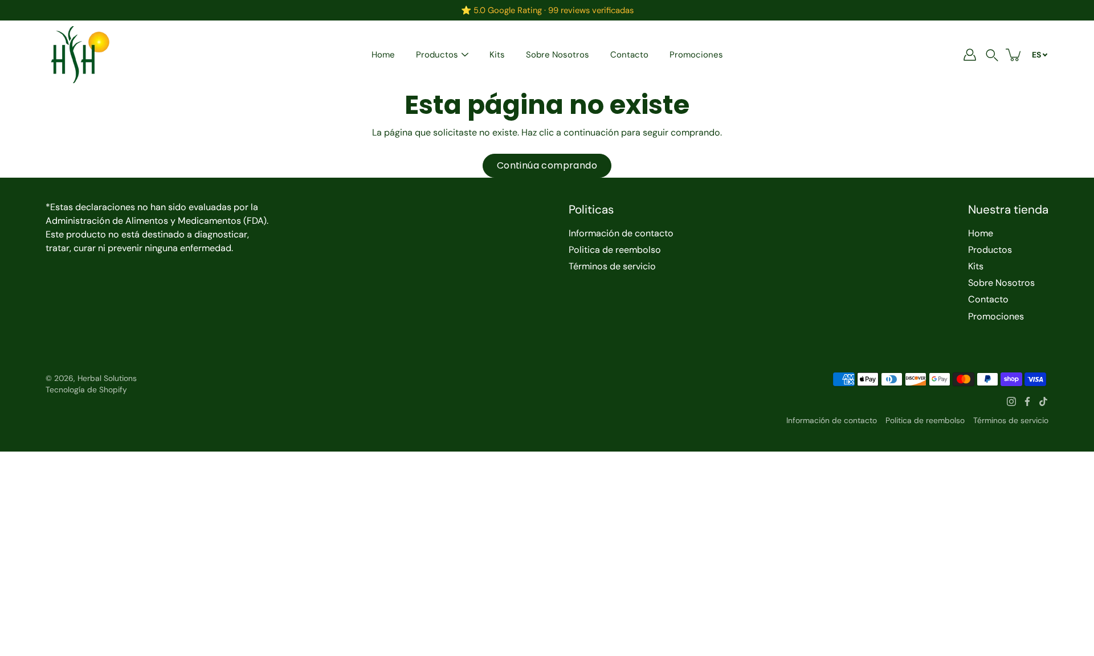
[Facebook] (1027, 401)
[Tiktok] (1043, 401)
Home (383, 54)
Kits (497, 54)
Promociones (696, 54)
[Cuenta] (970, 55)
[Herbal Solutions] (80, 54)
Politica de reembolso (615, 250)
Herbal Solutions (107, 378)
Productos (437, 54)
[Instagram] (1011, 401)
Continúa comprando (547, 165)
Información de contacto (621, 233)
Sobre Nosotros (557, 54)
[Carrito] (1014, 55)
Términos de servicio (612, 266)
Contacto (629, 54)
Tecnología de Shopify (86, 389)
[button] (992, 55)
